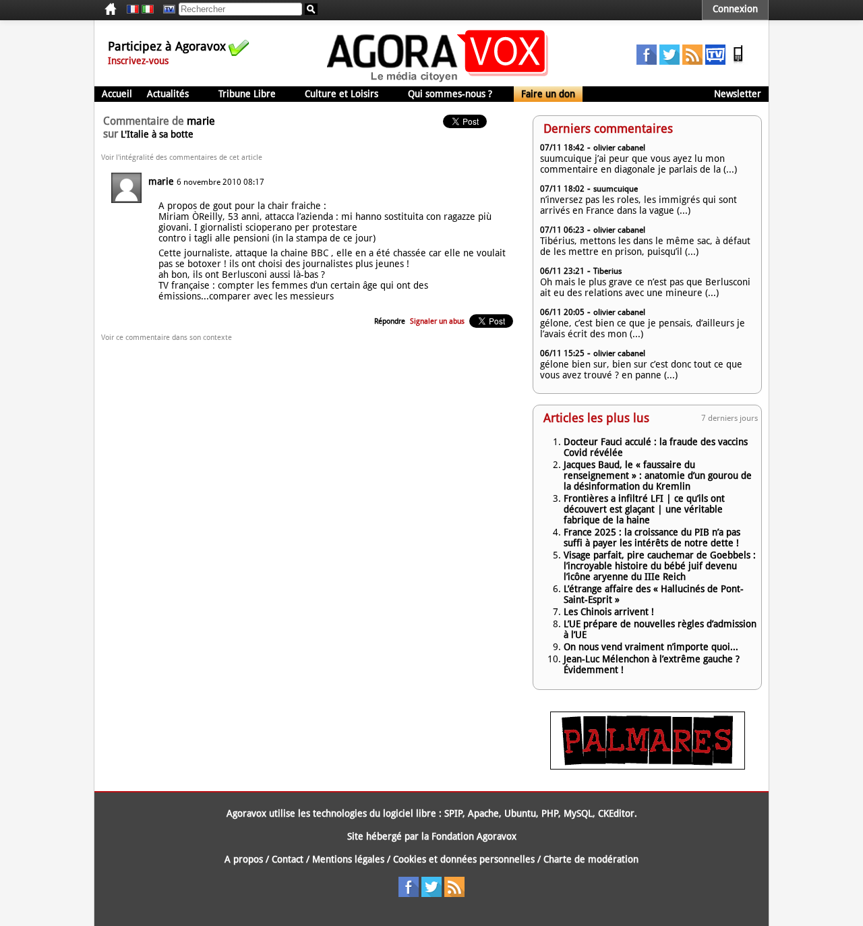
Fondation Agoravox (474, 836)
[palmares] (647, 766)
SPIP (453, 813)
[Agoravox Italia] (148, 9)
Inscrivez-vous (138, 60)
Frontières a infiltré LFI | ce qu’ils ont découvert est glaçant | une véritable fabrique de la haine (644, 509)
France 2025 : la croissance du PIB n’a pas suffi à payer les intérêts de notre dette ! (652, 537)
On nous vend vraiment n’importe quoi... (651, 646)
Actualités (168, 93)
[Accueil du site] (438, 81)
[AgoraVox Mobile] (738, 61)
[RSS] (692, 61)
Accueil (117, 93)
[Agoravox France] (133, 9)
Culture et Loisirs (341, 93)
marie (161, 181)
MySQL (578, 813)
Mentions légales (348, 859)
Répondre (389, 321)
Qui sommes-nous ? (450, 93)
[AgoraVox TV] (715, 61)
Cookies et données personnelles (464, 859)
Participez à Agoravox (167, 46)
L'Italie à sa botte (157, 134)
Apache (483, 813)
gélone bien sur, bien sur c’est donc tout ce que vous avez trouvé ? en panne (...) (641, 369)
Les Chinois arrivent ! (609, 611)
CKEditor (616, 813)
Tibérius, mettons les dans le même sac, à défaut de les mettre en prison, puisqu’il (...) (645, 246)
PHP (549, 813)
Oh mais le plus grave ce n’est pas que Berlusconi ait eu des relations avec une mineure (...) (645, 287)
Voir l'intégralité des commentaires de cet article (181, 157)
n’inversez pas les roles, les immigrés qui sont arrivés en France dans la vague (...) (638, 205)
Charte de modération (590, 859)
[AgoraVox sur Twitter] (669, 61)
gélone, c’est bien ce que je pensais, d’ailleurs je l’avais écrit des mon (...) (642, 328)
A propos (244, 859)
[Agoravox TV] (165, 9)
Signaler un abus (437, 321)
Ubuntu (520, 813)
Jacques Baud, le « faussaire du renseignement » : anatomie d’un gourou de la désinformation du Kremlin (658, 475)
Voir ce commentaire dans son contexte (166, 337)
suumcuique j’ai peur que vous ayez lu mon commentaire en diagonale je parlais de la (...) (638, 164)
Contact (287, 859)
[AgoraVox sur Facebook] (646, 61)
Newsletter (737, 93)
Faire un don (548, 93)
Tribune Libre (247, 93)
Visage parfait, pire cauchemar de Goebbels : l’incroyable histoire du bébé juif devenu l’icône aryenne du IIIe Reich (660, 566)
